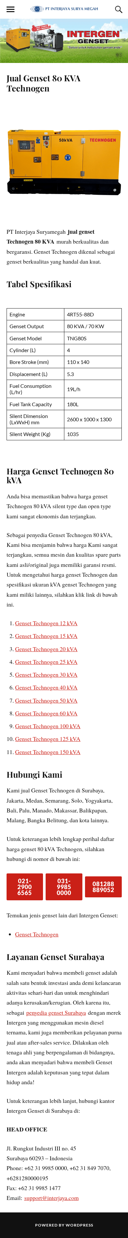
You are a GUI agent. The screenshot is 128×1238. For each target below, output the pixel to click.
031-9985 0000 (64, 886)
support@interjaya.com (51, 1198)
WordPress (79, 1225)
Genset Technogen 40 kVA (46, 687)
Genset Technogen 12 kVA (46, 623)
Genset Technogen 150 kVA (47, 752)
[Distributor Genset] (63, 8)
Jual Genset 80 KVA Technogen (43, 83)
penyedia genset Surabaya (56, 1012)
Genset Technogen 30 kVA (46, 674)
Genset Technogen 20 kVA (46, 649)
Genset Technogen (36, 934)
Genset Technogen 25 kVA (46, 662)
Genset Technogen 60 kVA (46, 713)
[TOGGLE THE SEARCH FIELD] (118, 9)
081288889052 (103, 886)
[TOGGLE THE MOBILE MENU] (10, 9)
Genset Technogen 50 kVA (46, 700)
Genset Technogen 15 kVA (46, 636)
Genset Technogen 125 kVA (47, 739)
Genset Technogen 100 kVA (47, 726)
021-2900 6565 (24, 886)
